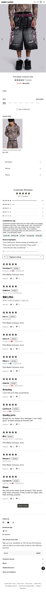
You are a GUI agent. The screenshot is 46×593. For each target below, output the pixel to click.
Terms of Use (20, 583)
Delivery (7, 168)
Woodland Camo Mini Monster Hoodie (12, 150)
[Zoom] (41, 67)
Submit (38, 553)
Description (8, 162)
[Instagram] (3, 522)
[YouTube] (8, 522)
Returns (7, 175)
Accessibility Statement (11, 586)
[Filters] (5, 257)
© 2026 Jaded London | (10, 583)
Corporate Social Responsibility (26, 586)
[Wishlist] (38, 2)
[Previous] (2, 39)
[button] (19, 80)
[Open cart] (41, 2)
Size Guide (39, 99)
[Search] (35, 2)
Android (7, 534)
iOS (6, 531)
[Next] (44, 39)
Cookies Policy (37, 583)
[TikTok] (13, 522)
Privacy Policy (28, 583)
